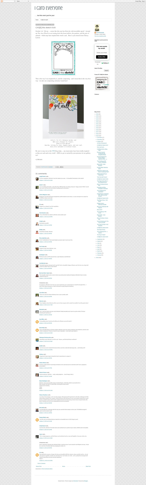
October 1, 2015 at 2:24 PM (45, 225)
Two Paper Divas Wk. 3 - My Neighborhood (102, 181)
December (99, 137)
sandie (41, 345)
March (98, 251)
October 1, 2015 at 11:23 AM (45, 200)
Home (37, 19)
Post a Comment (41, 463)
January (99, 255)
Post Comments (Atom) (47, 468)
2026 (97, 114)
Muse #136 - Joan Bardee (101, 215)
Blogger (86, 481)
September (100, 239)
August (99, 241)
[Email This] (56, 167)
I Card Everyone (49, 8)
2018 (97, 129)
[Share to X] (59, 167)
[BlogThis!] (58, 167)
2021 (97, 124)
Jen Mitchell (42, 263)
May (98, 247)
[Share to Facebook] (61, 167)
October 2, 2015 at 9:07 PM (45, 368)
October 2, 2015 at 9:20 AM (45, 323)
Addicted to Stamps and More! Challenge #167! (103, 171)
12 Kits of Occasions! (102, 143)
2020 (97, 126)
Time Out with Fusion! (102, 177)
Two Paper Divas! (101, 229)
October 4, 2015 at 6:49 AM (45, 403)
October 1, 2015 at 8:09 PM (45, 268)
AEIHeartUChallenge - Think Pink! (102, 174)
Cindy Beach (42, 425)
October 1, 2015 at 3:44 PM (45, 241)
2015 (97, 135)
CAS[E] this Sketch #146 (102, 179)
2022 (97, 122)
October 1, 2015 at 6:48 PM (45, 250)
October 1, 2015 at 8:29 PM (45, 278)
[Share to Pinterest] (62, 167)
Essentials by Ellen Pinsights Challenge (102, 188)
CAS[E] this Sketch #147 (102, 145)
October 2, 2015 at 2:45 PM (45, 358)
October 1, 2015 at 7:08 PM (45, 258)
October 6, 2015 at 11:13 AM (45, 438)
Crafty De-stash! (44, 19)
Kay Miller (41, 319)
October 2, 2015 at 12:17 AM (45, 305)
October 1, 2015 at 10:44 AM (45, 190)
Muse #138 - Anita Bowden (101, 165)
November (99, 139)
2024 (97, 118)
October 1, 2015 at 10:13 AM (45, 180)
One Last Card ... (101, 147)
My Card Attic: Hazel (44, 273)
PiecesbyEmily (43, 238)
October (99, 141)
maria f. (41, 184)
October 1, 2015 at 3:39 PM (45, 233)
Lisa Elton (41, 292)
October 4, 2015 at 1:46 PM (45, 412)
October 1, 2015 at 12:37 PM (45, 208)
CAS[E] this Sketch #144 (102, 227)
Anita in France (43, 372)
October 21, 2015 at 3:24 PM (45, 460)
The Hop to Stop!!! (101, 234)
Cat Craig (41, 246)
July (98, 243)
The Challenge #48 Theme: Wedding (101, 162)
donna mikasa (42, 362)
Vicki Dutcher (42, 213)
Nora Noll (41, 407)
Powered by (97, 63)
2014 (97, 257)
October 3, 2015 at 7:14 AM (45, 376)
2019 (97, 127)
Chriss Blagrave (43, 194)
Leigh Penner (42, 176)
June (98, 245)
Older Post (88, 466)
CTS (53, 151)
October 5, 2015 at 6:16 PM (45, 429)
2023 (97, 120)
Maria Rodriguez (43, 381)
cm (40, 452)
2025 (97, 116)
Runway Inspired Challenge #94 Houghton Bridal (101, 153)
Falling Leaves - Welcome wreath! (101, 204)
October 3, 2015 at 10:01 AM (45, 390)
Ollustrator (75, 481)
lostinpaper (42, 254)
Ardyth (41, 221)
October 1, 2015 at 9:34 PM (45, 296)
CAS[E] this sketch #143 (102, 236)
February (99, 253)
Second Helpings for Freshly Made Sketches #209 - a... (102, 158)
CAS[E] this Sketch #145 (102, 198)
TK (40, 204)
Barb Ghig (41, 327)
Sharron (41, 301)
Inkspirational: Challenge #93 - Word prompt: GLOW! (103, 195)
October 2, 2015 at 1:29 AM (45, 314)
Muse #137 (99, 209)
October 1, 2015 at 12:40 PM (45, 216)
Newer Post (38, 466)
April (98, 249)
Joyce (40, 434)
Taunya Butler (42, 417)
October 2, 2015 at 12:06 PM (45, 349)
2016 (97, 133)
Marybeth (41, 309)
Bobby (40, 229)
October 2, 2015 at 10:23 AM (45, 333)
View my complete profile (100, 36)
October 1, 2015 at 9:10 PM (45, 288)
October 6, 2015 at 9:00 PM (45, 448)
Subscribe (101, 57)
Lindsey (41, 354)
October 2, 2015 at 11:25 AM (45, 341)
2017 (97, 131)
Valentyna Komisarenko (45, 337)
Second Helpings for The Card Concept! (102, 222)
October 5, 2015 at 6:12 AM (45, 421)
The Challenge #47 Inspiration (101, 191)
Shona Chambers (43, 395)
